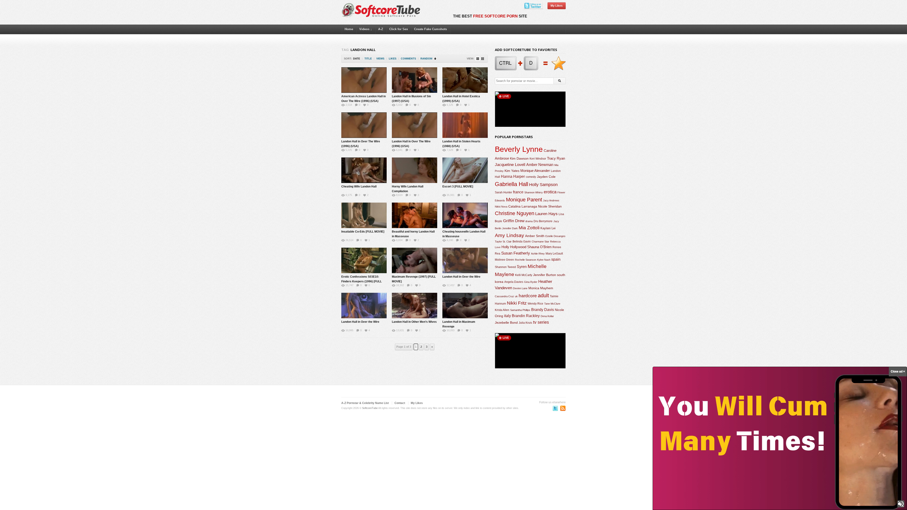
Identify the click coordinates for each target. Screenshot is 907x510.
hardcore (528, 295)
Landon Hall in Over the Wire (461, 276)
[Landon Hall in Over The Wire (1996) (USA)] (364, 125)
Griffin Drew (513, 221)
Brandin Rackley (526, 316)
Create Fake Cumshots (430, 29)
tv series (541, 322)
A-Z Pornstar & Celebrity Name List (365, 403)
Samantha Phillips (520, 310)
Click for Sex (398, 29)
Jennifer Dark (510, 228)
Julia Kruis (525, 322)
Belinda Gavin (522, 241)
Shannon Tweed (505, 266)
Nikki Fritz (517, 303)
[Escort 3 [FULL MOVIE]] (465, 170)
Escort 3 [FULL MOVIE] (457, 186)
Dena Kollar (547, 316)
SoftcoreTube (370, 408)
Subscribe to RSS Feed (563, 408)
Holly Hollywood (513, 247)
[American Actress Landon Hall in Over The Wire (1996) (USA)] (364, 80)
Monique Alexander (535, 171)
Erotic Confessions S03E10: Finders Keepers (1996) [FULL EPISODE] (361, 281)
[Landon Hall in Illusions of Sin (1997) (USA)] (414, 80)
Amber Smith (534, 236)
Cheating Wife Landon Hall (358, 186)
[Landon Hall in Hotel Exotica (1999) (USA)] (465, 80)
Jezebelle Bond (506, 322)
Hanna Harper (513, 176)
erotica (550, 192)
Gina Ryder (530, 281)
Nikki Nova (501, 206)
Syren (522, 267)
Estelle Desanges (555, 236)
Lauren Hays (546, 214)
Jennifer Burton (544, 275)
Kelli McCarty (523, 274)
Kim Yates (512, 171)
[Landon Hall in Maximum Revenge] (465, 305)
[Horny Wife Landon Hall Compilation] (414, 170)
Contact (399, 403)
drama (529, 221)
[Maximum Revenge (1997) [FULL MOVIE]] (414, 260)
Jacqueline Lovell (510, 164)
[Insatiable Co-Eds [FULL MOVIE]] (364, 215)
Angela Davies (513, 282)
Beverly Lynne (519, 149)
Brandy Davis (542, 310)
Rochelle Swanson (525, 259)
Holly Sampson (543, 184)
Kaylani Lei (548, 228)
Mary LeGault (554, 253)
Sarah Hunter (503, 192)
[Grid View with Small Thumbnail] (477, 58)
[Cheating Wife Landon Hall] (364, 170)
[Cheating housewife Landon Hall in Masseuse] (465, 215)
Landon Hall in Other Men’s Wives (414, 321)
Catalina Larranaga (522, 206)
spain (555, 259)
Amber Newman (539, 165)
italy (507, 316)
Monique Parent (524, 200)
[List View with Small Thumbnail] (482, 58)
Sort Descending (435, 58)
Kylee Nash (543, 259)
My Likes (557, 5)
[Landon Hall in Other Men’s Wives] (414, 305)
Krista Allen (502, 310)
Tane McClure (552, 303)
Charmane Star (540, 241)
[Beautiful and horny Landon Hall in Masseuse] (414, 215)
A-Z (380, 29)
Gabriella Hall (511, 184)
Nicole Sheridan (550, 206)
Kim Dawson (519, 158)
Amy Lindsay (509, 235)
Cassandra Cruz (504, 296)
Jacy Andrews (551, 200)
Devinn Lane (520, 288)
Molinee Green (504, 259)
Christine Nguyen (514, 213)
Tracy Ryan (556, 158)
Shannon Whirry (533, 192)
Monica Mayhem (540, 288)
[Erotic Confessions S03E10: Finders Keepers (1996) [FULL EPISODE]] (364, 260)
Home (349, 29)
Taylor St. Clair (503, 241)
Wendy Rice (535, 303)
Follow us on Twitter (555, 408)
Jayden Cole (546, 176)
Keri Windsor (538, 158)
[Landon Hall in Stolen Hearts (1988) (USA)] (465, 125)
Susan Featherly (515, 253)
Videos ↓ (365, 29)
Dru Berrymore (543, 221)
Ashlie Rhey (538, 253)
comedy (531, 176)
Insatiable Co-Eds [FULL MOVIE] (362, 231)
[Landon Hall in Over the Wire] (465, 260)
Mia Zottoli (529, 227)
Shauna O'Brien (539, 247)
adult (543, 295)
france (518, 192)
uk (516, 296)
